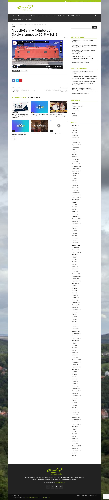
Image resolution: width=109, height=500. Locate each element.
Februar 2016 (75, 412)
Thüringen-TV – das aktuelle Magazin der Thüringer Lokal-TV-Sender (20, 134)
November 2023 (76, 195)
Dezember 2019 (76, 302)
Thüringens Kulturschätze (37, 133)
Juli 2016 (74, 400)
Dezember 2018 (76, 331)
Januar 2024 (75, 190)
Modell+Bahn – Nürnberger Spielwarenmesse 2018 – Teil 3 (55, 90)
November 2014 (76, 446)
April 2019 (74, 321)
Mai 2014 (74, 453)
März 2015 (75, 438)
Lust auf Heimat (52, 15)
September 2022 (76, 223)
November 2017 (76, 362)
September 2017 (76, 367)
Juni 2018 (74, 345)
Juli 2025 (74, 149)
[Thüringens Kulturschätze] (39, 126)
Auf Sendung (25, 15)
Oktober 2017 (75, 364)
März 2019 (75, 324)
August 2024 (75, 173)
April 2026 (74, 133)
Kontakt (79, 495)
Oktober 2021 (75, 250)
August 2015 (75, 426)
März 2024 (75, 185)
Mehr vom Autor (34, 97)
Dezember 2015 (76, 417)
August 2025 (75, 147)
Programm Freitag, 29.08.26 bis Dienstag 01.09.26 (82, 41)
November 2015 (76, 419)
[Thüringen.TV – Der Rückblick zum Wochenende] (39, 107)
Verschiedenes (76, 111)
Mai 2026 (74, 130)
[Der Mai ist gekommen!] (58, 126)
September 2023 (76, 197)
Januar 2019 (75, 328)
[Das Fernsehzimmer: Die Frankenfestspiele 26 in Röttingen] (58, 107)
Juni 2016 (74, 403)
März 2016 (75, 410)
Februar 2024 (75, 188)
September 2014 (76, 450)
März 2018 (75, 352)
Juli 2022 (74, 228)
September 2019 (76, 309)
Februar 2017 (75, 383)
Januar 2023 (75, 214)
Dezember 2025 (76, 142)
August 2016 (75, 398)
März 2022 (75, 238)
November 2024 (76, 166)
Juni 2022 (74, 231)
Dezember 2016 (76, 388)
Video (16, 24)
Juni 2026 (74, 128)
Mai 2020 (74, 290)
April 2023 (74, 209)
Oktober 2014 (75, 448)
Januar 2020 (75, 300)
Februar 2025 (75, 159)
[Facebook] (88, 1)
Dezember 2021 (76, 245)
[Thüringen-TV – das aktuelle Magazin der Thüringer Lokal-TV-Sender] (20, 126)
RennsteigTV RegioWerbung (75, 15)
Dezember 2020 (76, 274)
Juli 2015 (74, 429)
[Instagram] (90, 1)
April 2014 (74, 455)
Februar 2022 (75, 240)
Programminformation (78, 106)
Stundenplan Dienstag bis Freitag (80, 62)
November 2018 (76, 333)
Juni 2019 (74, 317)
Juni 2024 (74, 178)
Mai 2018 (74, 348)
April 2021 (74, 264)
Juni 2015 (74, 431)
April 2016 (74, 407)
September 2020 (76, 281)
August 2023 (75, 199)
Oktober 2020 (75, 278)
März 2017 (75, 381)
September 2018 (76, 338)
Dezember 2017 (76, 360)
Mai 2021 (74, 262)
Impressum (28, 19)
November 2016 (76, 391)
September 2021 (76, 252)
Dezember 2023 (76, 192)
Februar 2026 (75, 137)
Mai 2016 (74, 405)
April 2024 (74, 183)
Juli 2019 (74, 314)
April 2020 (74, 293)
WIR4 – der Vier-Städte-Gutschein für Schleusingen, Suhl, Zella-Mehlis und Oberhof (20, 116)
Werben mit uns (62, 15)
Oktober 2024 (75, 168)
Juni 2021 (74, 259)
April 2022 (74, 235)
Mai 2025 (74, 152)
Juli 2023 (74, 202)
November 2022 (76, 219)
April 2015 (74, 436)
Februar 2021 (75, 269)
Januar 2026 (75, 140)
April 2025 (74, 154)
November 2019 (76, 305)
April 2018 (74, 350)
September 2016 (76, 395)
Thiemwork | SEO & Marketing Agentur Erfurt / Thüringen (37, 497)
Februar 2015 (75, 441)
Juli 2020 (74, 285)
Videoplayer (33, 15)
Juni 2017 (74, 374)
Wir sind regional (42, 15)
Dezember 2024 (76, 164)
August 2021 (75, 254)
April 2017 (74, 379)
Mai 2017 (74, 376)
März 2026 (75, 135)
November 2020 (76, 276)
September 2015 (76, 424)
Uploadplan (75, 108)
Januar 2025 (75, 161)
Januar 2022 (75, 242)
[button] (95, 16)
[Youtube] (96, 1)
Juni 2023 (74, 204)
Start (13, 24)
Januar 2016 (75, 414)
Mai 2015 (74, 434)
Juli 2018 (74, 343)
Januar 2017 (75, 386)
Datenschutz (91, 495)
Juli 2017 (74, 371)
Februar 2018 (75, 355)
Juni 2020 (74, 288)
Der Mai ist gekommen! (55, 133)
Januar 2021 (75, 271)
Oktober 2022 (75, 221)
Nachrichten (14, 112)
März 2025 (75, 156)
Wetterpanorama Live (18, 19)
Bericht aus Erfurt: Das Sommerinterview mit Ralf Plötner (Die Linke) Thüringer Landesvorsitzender (84, 46)
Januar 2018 (75, 357)
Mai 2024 (74, 180)
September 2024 (76, 171)
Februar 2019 (75, 326)
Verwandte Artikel (19, 97)
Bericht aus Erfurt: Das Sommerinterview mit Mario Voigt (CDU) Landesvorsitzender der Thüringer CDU (83, 52)
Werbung (74, 115)
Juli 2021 (74, 257)
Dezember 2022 (76, 216)
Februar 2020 (75, 297)
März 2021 (75, 266)
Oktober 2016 (75, 393)
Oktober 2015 (75, 422)
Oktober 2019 (75, 307)
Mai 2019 (74, 319)
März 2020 (75, 295)
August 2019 (75, 312)
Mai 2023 (74, 207)
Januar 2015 (75, 443)
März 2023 (75, 211)
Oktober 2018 (75, 336)
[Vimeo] (93, 1)
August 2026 (75, 125)
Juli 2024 (74, 176)
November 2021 (76, 247)
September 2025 (76, 145)
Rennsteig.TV (16, 15)
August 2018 (75, 340)
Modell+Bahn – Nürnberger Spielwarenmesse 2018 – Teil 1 (23, 90)
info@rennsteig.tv (60, 482)
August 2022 (75, 226)
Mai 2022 (74, 233)
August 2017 (75, 369)
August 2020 (75, 283)
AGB (96, 495)
